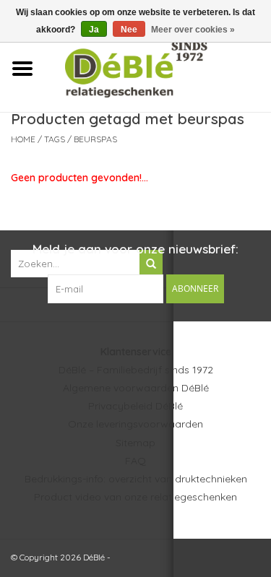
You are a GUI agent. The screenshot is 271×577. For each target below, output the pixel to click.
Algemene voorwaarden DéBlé (136, 387)
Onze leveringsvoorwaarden (135, 423)
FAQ (135, 460)
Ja (94, 30)
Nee (129, 30)
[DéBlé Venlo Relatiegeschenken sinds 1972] (157, 67)
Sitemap (135, 442)
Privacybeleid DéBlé (135, 405)
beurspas (95, 139)
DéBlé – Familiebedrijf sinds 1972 (136, 369)
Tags (54, 139)
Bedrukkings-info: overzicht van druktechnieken (136, 478)
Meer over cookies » (193, 30)
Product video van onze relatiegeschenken (135, 496)
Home (23, 139)
